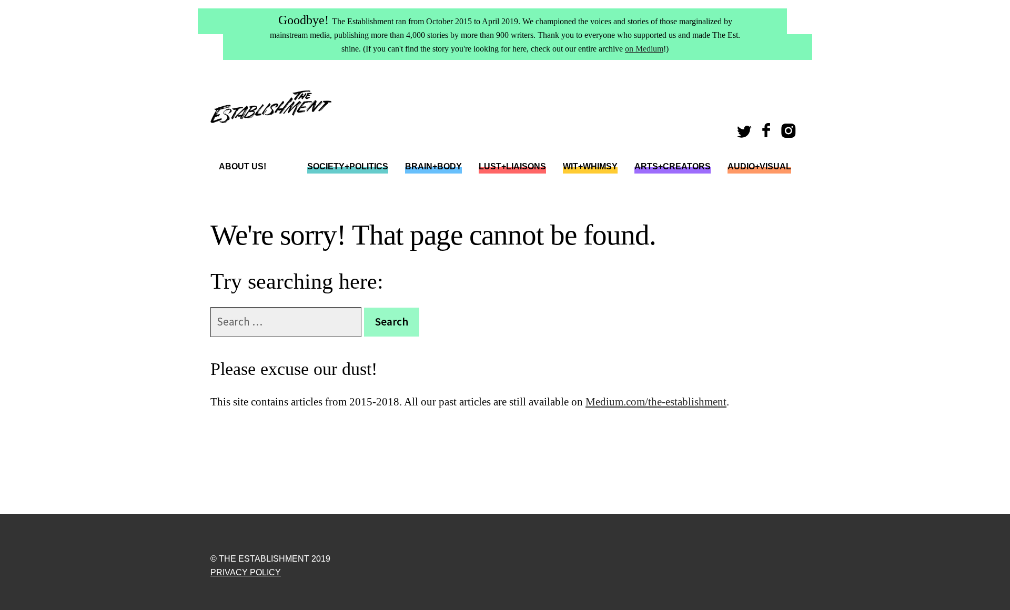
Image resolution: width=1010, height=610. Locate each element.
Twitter (746, 134)
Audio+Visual (759, 166)
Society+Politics (347, 166)
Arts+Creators (672, 166)
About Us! (242, 166)
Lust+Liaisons (512, 166)
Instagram (790, 134)
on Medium (644, 48)
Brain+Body (433, 166)
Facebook (767, 134)
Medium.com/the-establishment (655, 401)
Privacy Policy (245, 572)
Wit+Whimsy (590, 166)
